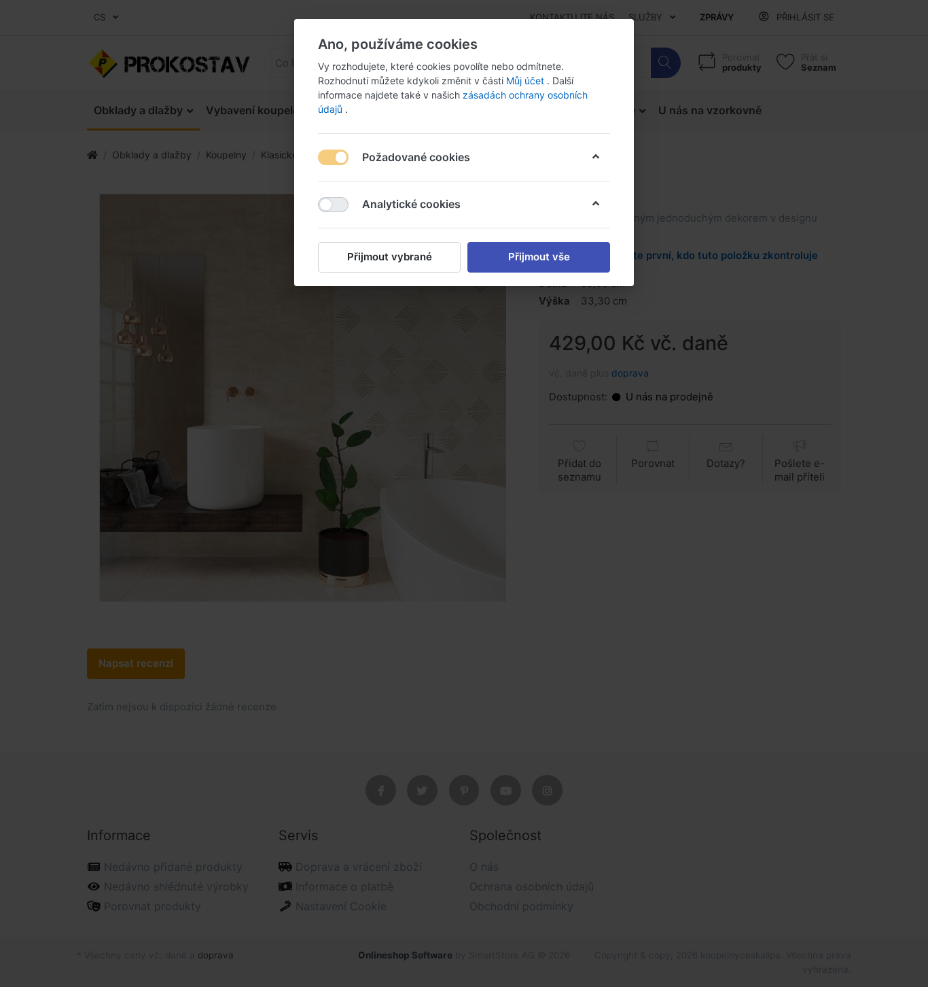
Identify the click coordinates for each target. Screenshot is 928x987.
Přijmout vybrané (389, 256)
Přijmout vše (539, 256)
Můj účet (526, 80)
